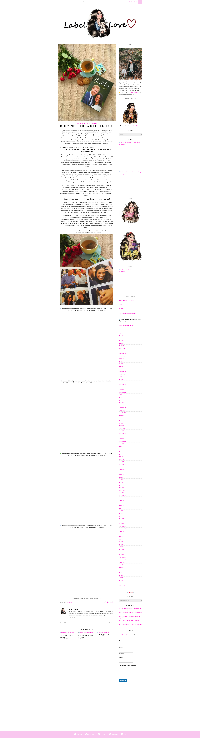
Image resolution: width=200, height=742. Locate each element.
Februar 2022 (122, 428)
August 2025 (121, 358)
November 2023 (122, 387)
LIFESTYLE (71, 1)
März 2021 (121, 456)
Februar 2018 (122, 552)
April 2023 (121, 400)
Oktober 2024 (122, 374)
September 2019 (122, 503)
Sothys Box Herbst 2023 (103, 634)
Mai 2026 (121, 340)
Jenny (120, 612)
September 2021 (122, 441)
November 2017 (122, 559)
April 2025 (121, 366)
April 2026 (121, 343)
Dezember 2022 (122, 405)
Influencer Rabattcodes (133, 92)
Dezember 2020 (122, 464)
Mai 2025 (121, 364)
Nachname (121, 653)
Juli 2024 (120, 376)
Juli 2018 (120, 539)
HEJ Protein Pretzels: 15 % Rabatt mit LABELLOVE (130, 311)
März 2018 (121, 549)
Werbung (94, 123)
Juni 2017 (121, 572)
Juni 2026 (121, 338)
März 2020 (121, 487)
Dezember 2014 (122, 588)
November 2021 (122, 436)
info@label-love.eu (135, 126)
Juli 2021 (120, 446)
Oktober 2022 (122, 410)
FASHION (65, 1)
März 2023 (121, 402)
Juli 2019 (120, 508)
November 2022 (122, 407)
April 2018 (121, 547)
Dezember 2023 (122, 384)
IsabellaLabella (70, 602)
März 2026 (121, 345)
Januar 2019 (121, 523)
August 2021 (121, 443)
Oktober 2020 (122, 469)
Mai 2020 (121, 482)
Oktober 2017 (122, 562)
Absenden (123, 680)
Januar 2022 (121, 431)
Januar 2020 (121, 492)
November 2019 (122, 498)
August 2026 (121, 333)
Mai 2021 (121, 451)
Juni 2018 (121, 541)
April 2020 (121, 485)
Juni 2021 (121, 449)
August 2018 (121, 536)
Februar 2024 (122, 382)
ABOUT (90, 1)
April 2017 (121, 577)
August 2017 (121, 567)
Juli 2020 (120, 477)
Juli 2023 (120, 394)
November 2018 (122, 528)
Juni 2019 (121, 510)
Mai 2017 (121, 575)
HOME (59, 1)
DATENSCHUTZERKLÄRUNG (114, 1)
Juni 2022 (121, 420)
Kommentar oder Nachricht (127, 665)
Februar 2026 (122, 348)
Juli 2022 (120, 418)
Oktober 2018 (122, 531)
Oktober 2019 (122, 500)
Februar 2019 (122, 521)
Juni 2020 (121, 480)
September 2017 (122, 565)
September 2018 (122, 534)
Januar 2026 (121, 351)
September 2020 (122, 472)
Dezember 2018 (122, 526)
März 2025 (121, 369)
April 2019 (121, 516)
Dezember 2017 (122, 557)
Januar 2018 (121, 554)
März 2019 (121, 518)
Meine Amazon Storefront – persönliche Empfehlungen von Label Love (77, 5)
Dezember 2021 (122, 433)
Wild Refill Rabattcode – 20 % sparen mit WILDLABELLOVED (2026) (130, 609)
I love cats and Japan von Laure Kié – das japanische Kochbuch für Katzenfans (128, 299)
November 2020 (122, 467)
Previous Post (64, 622)
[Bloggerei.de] (130, 592)
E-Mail (121, 657)
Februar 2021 (122, 459)
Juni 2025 (121, 361)
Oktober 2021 (122, 438)
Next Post (110, 622)
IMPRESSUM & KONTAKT (100, 1)
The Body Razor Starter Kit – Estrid (126, 325)
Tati (119, 608)
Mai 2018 (121, 544)
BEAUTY (78, 1)
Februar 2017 (122, 583)
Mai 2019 (121, 513)
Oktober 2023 (122, 389)
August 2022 (121, 415)
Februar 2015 (122, 585)
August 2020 (121, 474)
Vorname (121, 647)
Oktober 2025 (122, 356)
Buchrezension (81, 123)
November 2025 (122, 353)
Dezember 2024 (122, 371)
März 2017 (121, 580)
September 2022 (122, 412)
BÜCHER (84, 1)
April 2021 (121, 454)
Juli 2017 (120, 570)
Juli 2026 (120, 335)
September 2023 (122, 392)
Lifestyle (88, 123)
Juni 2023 (121, 397)
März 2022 (121, 425)
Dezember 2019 (122, 495)
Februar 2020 (122, 490)
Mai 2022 (121, 423)
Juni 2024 (121, 379)
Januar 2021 (121, 461)
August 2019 (121, 505)
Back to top (137, 739)
